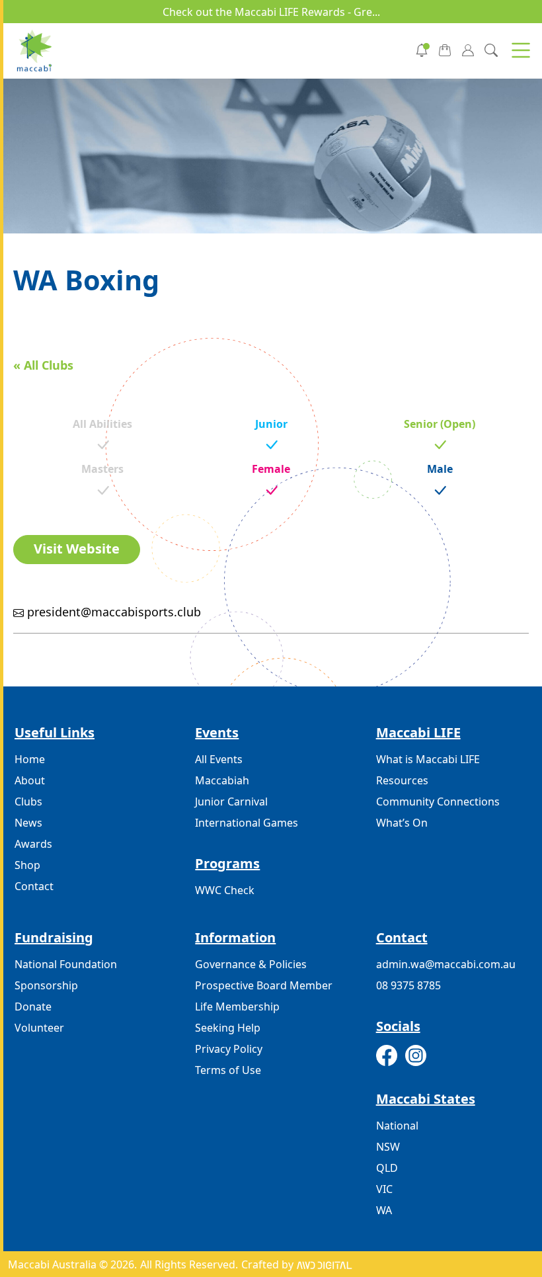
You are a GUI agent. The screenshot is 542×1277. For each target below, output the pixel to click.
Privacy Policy (228, 1049)
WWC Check (224, 890)
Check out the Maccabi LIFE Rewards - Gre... (271, 12)
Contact (34, 886)
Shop (27, 865)
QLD (387, 1168)
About (30, 780)
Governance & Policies (251, 964)
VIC (384, 1189)
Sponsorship (46, 985)
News (28, 822)
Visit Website (77, 548)
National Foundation (66, 964)
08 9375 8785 (408, 985)
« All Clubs (43, 365)
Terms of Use (228, 1070)
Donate (33, 1006)
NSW (388, 1146)
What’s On (402, 822)
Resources (402, 780)
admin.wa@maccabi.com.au (446, 964)
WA (384, 1210)
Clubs (28, 801)
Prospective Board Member (263, 985)
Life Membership (237, 1006)
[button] (521, 50)
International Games (246, 822)
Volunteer (39, 1027)
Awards (33, 844)
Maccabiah (222, 780)
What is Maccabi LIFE (428, 759)
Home (30, 759)
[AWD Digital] (324, 1264)
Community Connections (438, 801)
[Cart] (444, 49)
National (397, 1125)
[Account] (468, 49)
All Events (219, 759)
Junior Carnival (231, 801)
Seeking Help (227, 1027)
